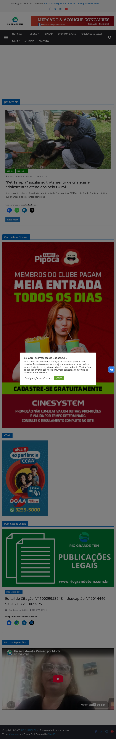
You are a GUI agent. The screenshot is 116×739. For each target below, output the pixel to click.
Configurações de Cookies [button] (38, 378)
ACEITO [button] (59, 378)
